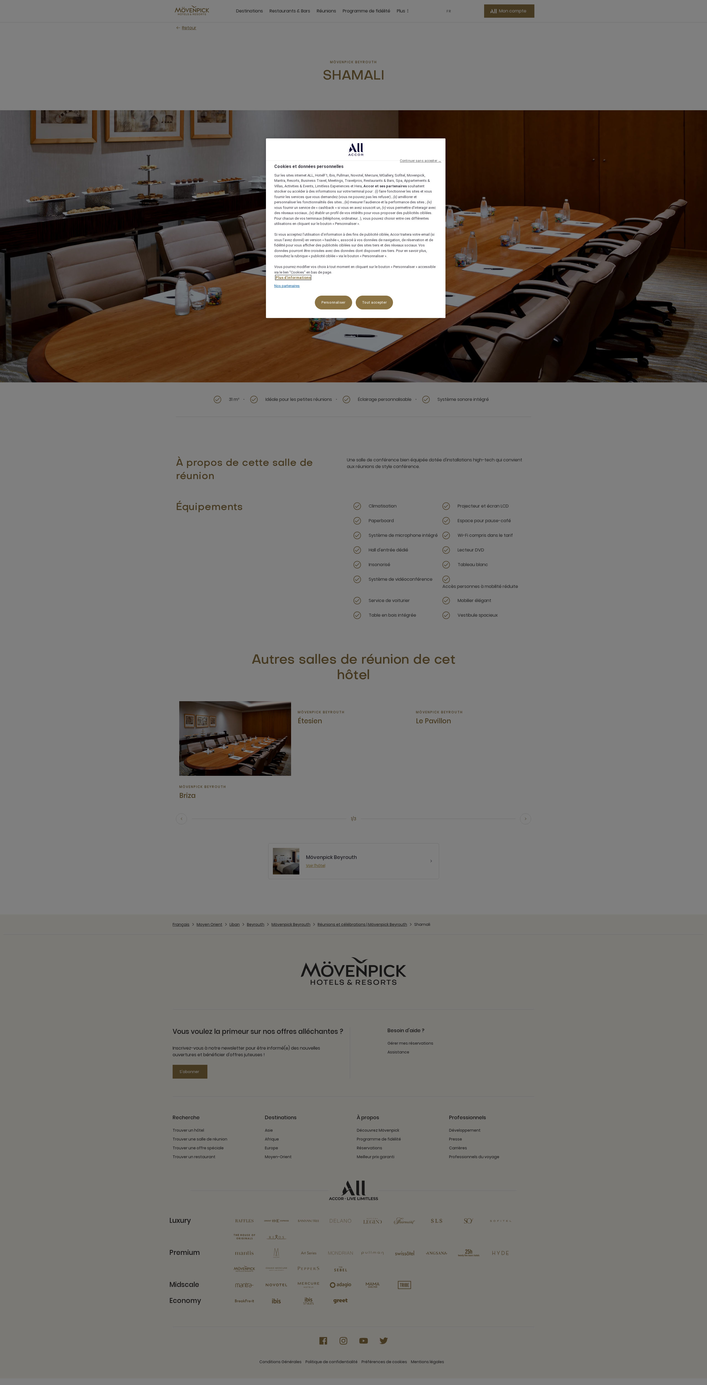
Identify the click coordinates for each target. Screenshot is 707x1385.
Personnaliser (333, 302)
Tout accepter (374, 302)
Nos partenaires (287, 286)
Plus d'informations (293, 277)
